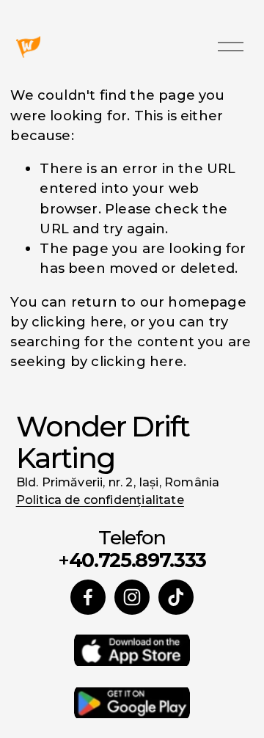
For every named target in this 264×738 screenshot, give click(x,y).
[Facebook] (88, 597)
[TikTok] (176, 597)
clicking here (77, 321)
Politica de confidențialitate (100, 500)
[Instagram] (132, 597)
